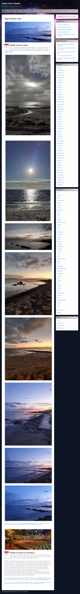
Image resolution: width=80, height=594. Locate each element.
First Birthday (25, 523)
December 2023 (60, 70)
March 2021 (59, 94)
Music (58, 254)
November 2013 (60, 155)
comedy (49, 582)
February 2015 (60, 140)
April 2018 (59, 126)
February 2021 (60, 97)
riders (22, 583)
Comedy (59, 205)
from (8, 524)
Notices (58, 261)
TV (57, 307)
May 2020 (59, 119)
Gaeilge (59, 237)
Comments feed (60, 325)
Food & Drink (60, 234)
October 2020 (60, 106)
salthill (25, 524)
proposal (18, 583)
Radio (58, 283)
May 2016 (59, 131)
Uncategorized (60, 310)
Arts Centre (20, 523)
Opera (58, 263)
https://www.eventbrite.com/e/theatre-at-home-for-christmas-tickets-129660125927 (23, 571)
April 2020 (59, 121)
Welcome (59, 312)
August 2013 (60, 160)
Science (59, 290)
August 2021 (60, 82)
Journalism (59, 244)
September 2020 (60, 109)
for (8, 583)
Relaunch (59, 285)
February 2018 (60, 128)
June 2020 (59, 116)
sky (32, 524)
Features (59, 224)
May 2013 (59, 165)
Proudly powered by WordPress (8, 591)
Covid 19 (20, 11)
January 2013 (60, 175)
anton (37, 582)
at (39, 582)
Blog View (62, 11)
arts (42, 523)
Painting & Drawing (61, 268)
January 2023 (60, 72)
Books (58, 198)
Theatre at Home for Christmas (22, 553)
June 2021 (59, 87)
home (11, 583)
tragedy (35, 583)
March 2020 (59, 123)
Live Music (59, 251)
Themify (26, 591)
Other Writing (37, 11)
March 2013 (59, 170)
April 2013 (59, 167)
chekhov (41, 582)
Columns (8, 11)
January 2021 (60, 99)
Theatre (31, 582)
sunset (37, 524)
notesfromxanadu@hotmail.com (42, 579)
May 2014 (59, 148)
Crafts (58, 212)
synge (26, 583)
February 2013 (60, 172)
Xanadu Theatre (45, 11)
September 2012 (60, 182)
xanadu (40, 524)
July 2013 (59, 162)
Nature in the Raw (67, 55)
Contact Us (69, 11)
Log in (58, 320)
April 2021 (59, 92)
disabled (6, 583)
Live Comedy (60, 246)
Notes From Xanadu (11, 3)
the (28, 583)
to (33, 583)
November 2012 (60, 177)
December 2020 (60, 101)
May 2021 (59, 89)
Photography (34, 523)
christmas (46, 582)
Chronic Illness (28, 11)
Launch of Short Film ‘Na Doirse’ (64, 27)
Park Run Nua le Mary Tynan (63, 32)
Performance (60, 271)
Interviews (59, 241)
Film (58, 229)
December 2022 (60, 75)
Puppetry (59, 280)
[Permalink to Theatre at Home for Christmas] (28, 550)
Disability (59, 219)
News (58, 256)
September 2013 (60, 158)
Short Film (59, 295)
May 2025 (59, 67)
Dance (58, 217)
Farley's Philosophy (61, 222)
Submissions (55, 11)
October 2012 (60, 179)
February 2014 (60, 153)
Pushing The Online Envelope (3, 11)
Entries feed (59, 323)
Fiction (58, 227)
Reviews (59, 288)
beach (45, 523)
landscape (12, 524)
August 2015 (60, 136)
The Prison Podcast (61, 300)
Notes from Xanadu (25, 582)
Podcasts (59, 276)
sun (34, 524)
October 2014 (60, 143)
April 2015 (59, 138)
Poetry (58, 278)
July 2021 (59, 84)
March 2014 (59, 150)
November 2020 (60, 104)
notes (15, 524)
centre (6, 524)
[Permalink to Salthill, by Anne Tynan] (28, 43)
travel (58, 305)
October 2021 (60, 80)
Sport (58, 297)
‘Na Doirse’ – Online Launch (63, 24)
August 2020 (60, 111)
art (40, 523)
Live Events (59, 249)
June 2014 (59, 145)
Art (17, 523)
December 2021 (60, 77)
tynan (39, 583)
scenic (28, 524)
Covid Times (60, 210)
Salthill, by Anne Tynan (19, 45)
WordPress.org (60, 328)
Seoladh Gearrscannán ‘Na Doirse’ (64, 29)
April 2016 (59, 133)
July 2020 (59, 114)
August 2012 (60, 184)
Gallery (14, 11)
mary (13, 583)
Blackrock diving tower (26, 49)
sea (31, 524)
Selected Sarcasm (61, 293)
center (48, 523)
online (18, 524)
